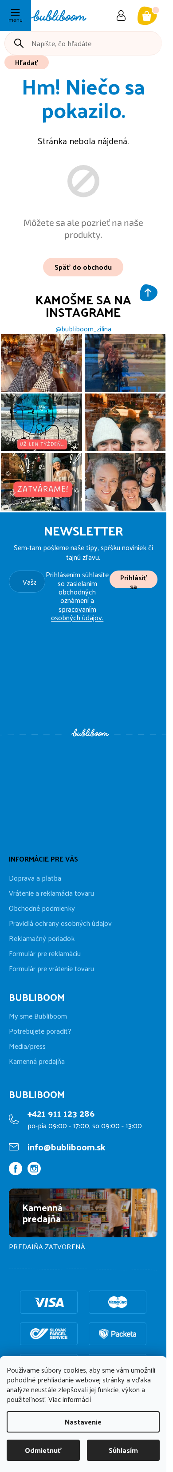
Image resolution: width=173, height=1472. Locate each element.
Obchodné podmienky (42, 907)
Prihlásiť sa (133, 579)
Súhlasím (123, 1450)
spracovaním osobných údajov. (77, 613)
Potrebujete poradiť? (40, 1031)
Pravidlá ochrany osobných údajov (60, 923)
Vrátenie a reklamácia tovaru (51, 892)
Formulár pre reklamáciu (45, 953)
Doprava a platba (35, 877)
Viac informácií (69, 1399)
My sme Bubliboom (38, 1016)
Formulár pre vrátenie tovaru (51, 968)
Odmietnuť (43, 1450)
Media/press (27, 1046)
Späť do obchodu (83, 266)
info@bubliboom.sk (66, 1147)
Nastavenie (83, 1421)
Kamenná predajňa (37, 1061)
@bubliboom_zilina (83, 328)
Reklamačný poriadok (42, 938)
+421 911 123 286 (61, 1113)
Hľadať (26, 62)
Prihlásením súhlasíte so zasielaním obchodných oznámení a (77, 596)
